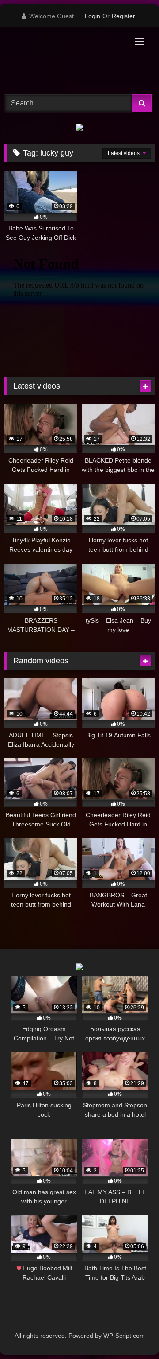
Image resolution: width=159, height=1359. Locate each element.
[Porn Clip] (65, 59)
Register (123, 15)
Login (92, 15)
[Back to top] (131, 1332)
